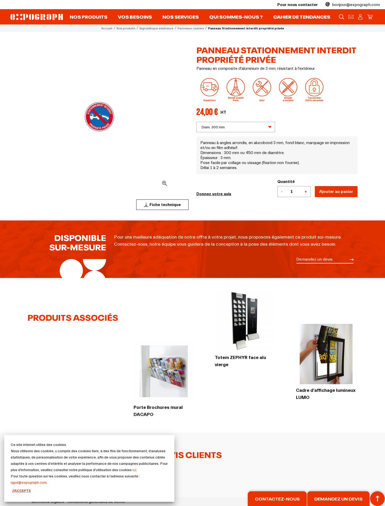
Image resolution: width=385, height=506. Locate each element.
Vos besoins (135, 16)
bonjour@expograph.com (355, 4)
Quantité (286, 181)
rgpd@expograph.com (29, 483)
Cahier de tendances (301, 16)
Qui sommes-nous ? (236, 16)
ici (134, 470)
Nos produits (88, 16)
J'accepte (21, 491)
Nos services (180, 16)
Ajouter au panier (336, 191)
